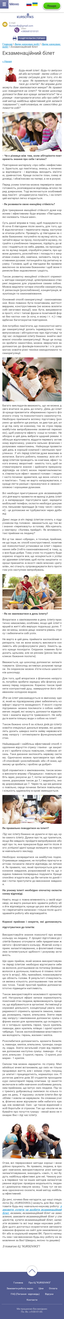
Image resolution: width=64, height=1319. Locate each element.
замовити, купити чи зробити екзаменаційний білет (32, 1210)
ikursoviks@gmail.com (21, 25)
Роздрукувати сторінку (32, 38)
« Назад (7, 61)
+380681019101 (30, 30)
